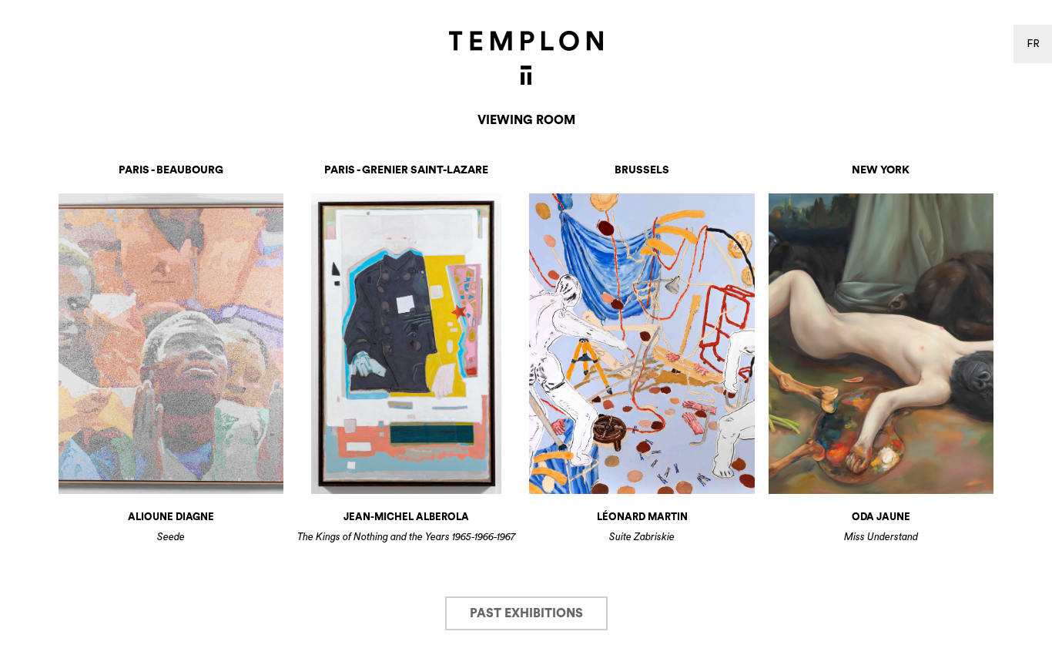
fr (1033, 44)
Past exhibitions (526, 613)
